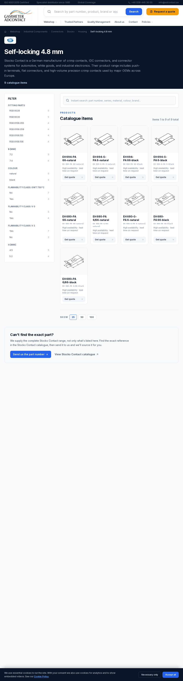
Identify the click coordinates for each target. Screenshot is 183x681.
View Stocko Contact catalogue (75, 354)
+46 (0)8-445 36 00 (141, 2)
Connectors (57, 31)
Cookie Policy (41, 676)
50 (82, 317)
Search (134, 11)
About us (119, 21)
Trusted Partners (74, 21)
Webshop (49, 21)
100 (92, 317)
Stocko (71, 31)
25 (73, 317)
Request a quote (164, 11)
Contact (133, 21)
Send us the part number (28, 354)
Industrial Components (36, 31)
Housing (82, 31)
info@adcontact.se (169, 2)
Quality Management (98, 21)
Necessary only (149, 674)
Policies (146, 21)
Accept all (170, 674)
